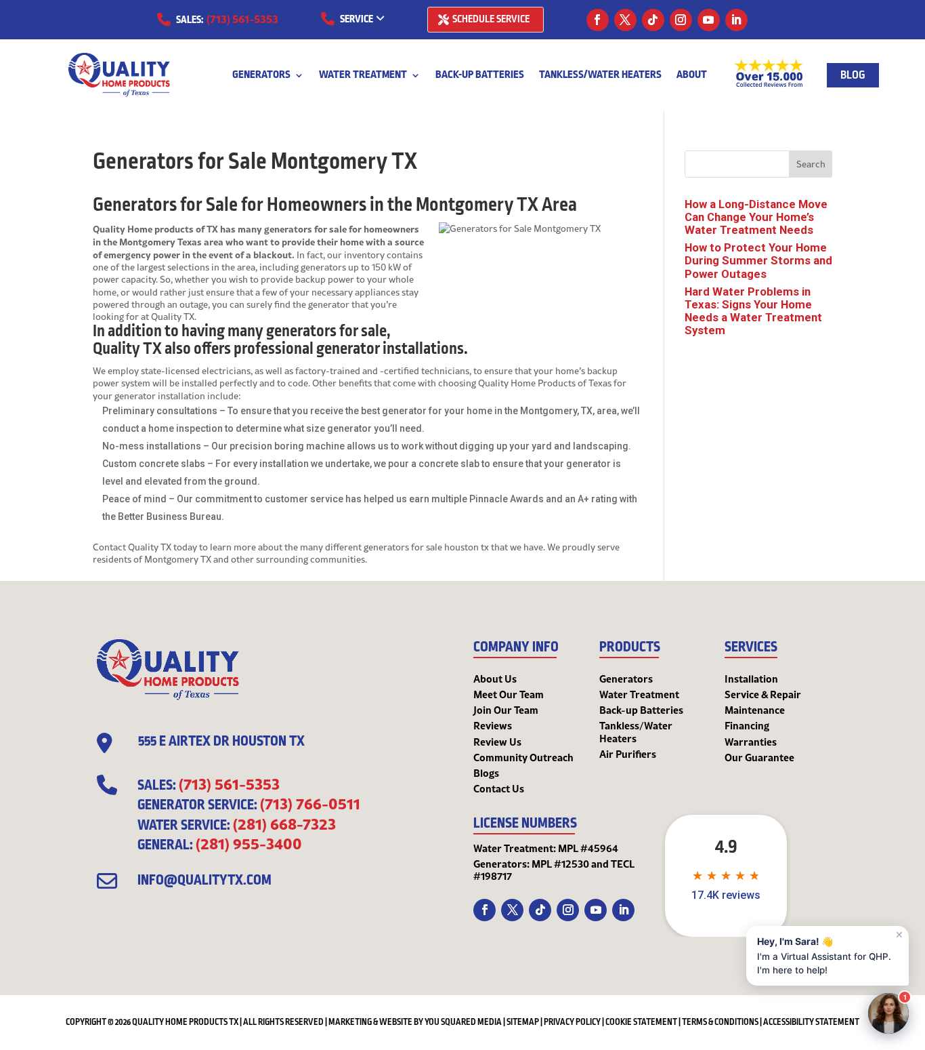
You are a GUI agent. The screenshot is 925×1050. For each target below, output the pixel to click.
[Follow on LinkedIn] (736, 20)
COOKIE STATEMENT (641, 1022)
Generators (261, 76)
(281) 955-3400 (249, 843)
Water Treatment (363, 76)
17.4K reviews (725, 895)
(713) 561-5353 (242, 18)
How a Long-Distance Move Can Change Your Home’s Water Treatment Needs (756, 217)
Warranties (751, 741)
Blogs (486, 772)
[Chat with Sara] (888, 1013)
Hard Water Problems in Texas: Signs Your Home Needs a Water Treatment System (753, 311)
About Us (495, 678)
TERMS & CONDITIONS (720, 1022)
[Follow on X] (625, 20)
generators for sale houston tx (426, 547)
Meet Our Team (508, 694)
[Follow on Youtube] (708, 20)
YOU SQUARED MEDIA (463, 1022)
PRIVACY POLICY (572, 1022)
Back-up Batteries (479, 76)
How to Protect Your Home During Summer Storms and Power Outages (758, 260)
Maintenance (755, 709)
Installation (751, 678)
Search (810, 164)
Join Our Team (505, 709)
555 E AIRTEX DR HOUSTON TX (221, 741)
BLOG (852, 75)
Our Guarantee (759, 757)
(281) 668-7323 (284, 823)
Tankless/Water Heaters (600, 76)
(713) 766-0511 (310, 803)
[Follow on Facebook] (597, 20)
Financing (747, 725)
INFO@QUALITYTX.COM (204, 880)
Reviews (492, 725)
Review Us (497, 741)
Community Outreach (523, 757)
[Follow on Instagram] (681, 20)
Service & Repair (763, 694)
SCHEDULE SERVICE (491, 19)
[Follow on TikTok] (653, 20)
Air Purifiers (627, 753)
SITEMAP (523, 1022)
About (691, 76)
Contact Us (498, 788)
